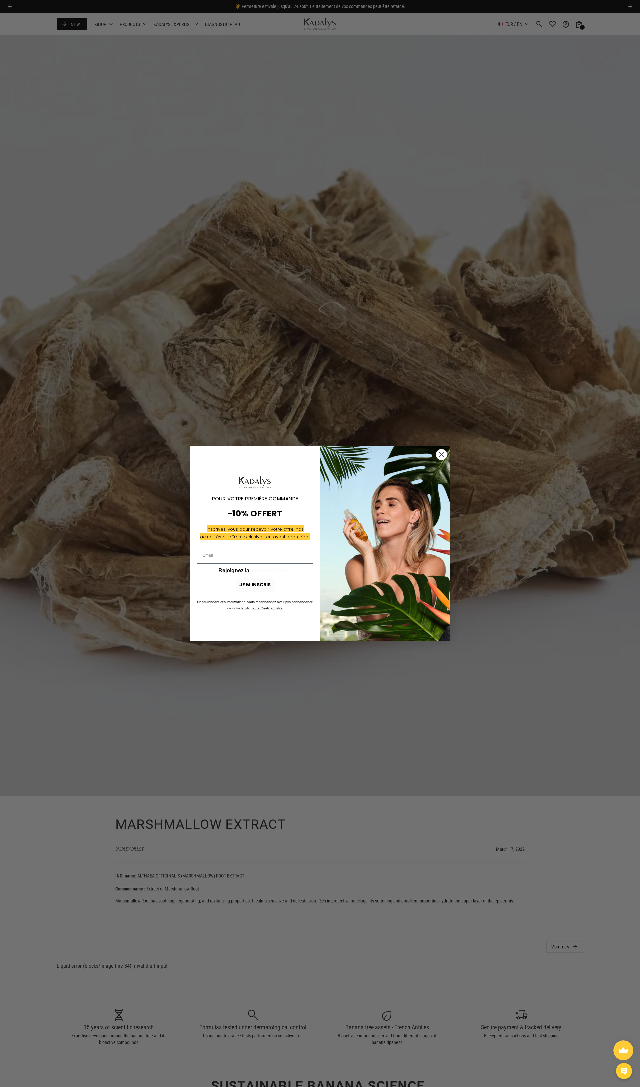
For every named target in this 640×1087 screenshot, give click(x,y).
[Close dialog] (441, 454)
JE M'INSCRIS (255, 584)
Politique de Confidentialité (262, 608)
